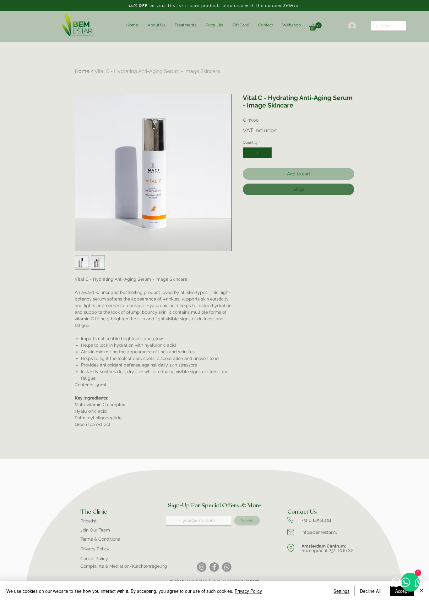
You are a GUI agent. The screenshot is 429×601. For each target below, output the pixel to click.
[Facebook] (214, 567)
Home (82, 71)
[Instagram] (201, 567)
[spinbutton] (257, 153)
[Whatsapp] (226, 567)
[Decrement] (247, 153)
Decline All (370, 591)
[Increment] (267, 153)
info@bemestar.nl (319, 532)
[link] (315, 26)
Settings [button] (342, 591)
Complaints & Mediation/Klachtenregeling (123, 566)
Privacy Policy (248, 591)
